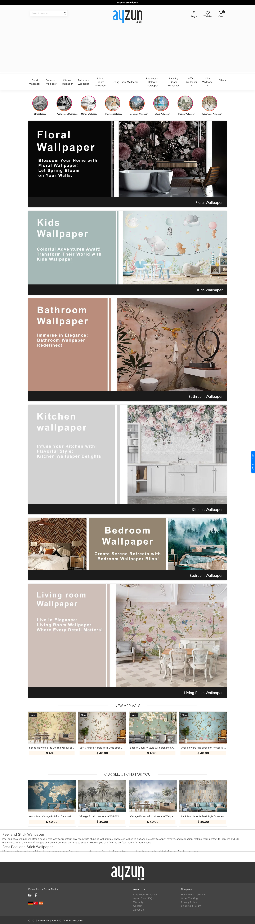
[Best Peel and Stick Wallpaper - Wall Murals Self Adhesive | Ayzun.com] (127, 17)
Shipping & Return (191, 905)
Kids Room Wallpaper (145, 894)
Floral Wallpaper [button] (34, 82)
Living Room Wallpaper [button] (125, 81)
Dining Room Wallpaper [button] (100, 82)
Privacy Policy (189, 902)
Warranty (138, 902)
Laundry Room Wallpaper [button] (173, 82)
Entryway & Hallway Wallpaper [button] (152, 82)
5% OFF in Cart (253, 462)
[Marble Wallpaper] (88, 103)
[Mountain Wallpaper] (137, 103)
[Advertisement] (127, 51)
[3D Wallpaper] (40, 103)
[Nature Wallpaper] (161, 103)
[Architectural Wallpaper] (64, 103)
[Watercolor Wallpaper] (209, 103)
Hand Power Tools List (193, 894)
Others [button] (222, 80)
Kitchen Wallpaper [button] (67, 82)
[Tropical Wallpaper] (185, 103)
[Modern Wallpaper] (112, 103)
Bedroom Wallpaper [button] (51, 82)
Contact (137, 905)
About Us (138, 909)
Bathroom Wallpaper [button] (83, 82)
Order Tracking (189, 898)
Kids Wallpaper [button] (207, 80)
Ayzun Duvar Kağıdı (144, 898)
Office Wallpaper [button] (191, 80)
